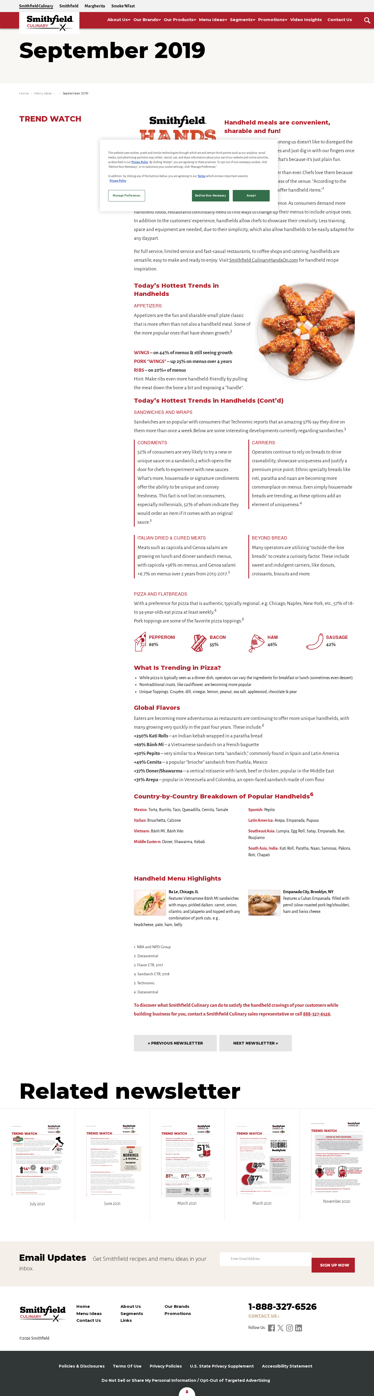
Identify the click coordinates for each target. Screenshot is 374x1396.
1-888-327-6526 (282, 1306)
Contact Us (88, 1320)
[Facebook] (272, 1327)
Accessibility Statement (287, 1366)
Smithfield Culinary (36, 6)
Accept (251, 195)
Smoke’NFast (123, 6)
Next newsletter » (255, 1043)
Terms (202, 176)
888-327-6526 (316, 1014)
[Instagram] (290, 1327)
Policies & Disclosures (82, 1366)
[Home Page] (49, 23)
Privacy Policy (139, 162)
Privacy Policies (166, 1366)
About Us (130, 1306)
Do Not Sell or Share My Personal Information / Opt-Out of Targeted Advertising (186, 1380)
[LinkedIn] (298, 1327)
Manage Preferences (126, 195)
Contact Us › (263, 1315)
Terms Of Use (127, 1366)
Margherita (95, 6)
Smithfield (68, 6)
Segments (131, 1313)
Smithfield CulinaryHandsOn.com (263, 260)
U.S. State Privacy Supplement (222, 1366)
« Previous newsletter (175, 1043)
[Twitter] (281, 1327)
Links (126, 1320)
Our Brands (177, 1306)
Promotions (178, 1313)
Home (24, 93)
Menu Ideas (43, 93)
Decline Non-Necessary (210, 195)
